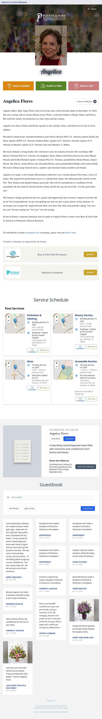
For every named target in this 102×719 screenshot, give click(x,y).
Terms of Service (58, 708)
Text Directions (32, 350)
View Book (55, 438)
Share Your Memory (85, 466)
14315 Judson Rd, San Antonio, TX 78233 (39, 342)
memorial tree (33, 232)
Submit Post (88, 508)
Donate (90, 254)
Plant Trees (44, 350)
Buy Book (69, 438)
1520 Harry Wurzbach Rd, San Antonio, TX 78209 (87, 383)
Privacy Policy (44, 708)
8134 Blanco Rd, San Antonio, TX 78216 (40, 381)
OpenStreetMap (53, 712)
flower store (70, 232)
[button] (15, 320)
